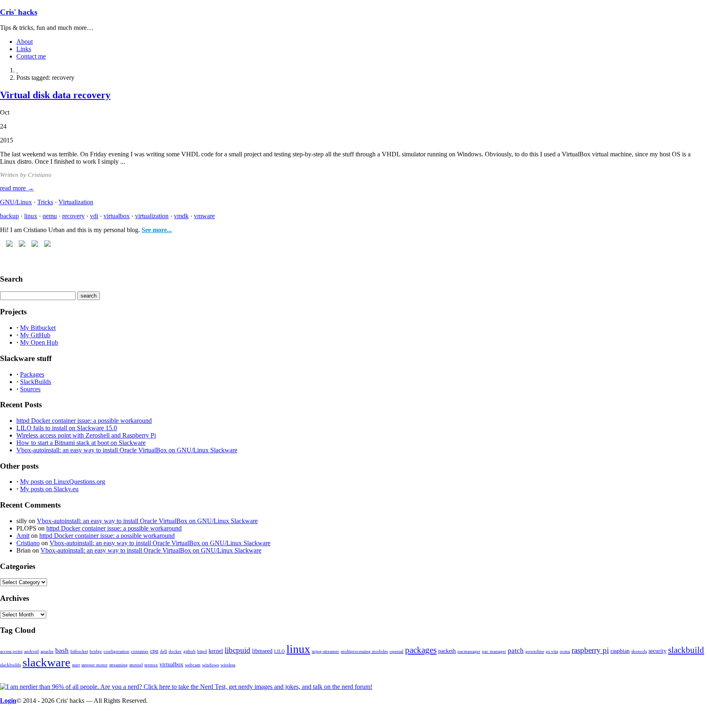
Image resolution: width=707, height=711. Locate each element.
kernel (216, 651)
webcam (192, 665)
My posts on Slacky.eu (49, 488)
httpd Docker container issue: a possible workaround (84, 420)
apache (47, 651)
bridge (96, 651)
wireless (228, 665)
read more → (17, 188)
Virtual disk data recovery (55, 95)
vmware (204, 215)
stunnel (136, 665)
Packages (32, 374)
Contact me (31, 56)
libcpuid (237, 650)
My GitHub (35, 335)
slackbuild (686, 650)
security (657, 651)
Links (23, 48)
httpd (202, 651)
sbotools (639, 651)
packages (421, 650)
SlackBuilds (35, 381)
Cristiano (28, 542)
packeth (447, 651)
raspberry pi (590, 650)
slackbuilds (10, 665)
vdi (94, 215)
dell (163, 651)
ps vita (552, 651)
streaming (118, 665)
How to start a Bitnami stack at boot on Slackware (81, 442)
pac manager (494, 651)
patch (516, 651)
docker (175, 651)
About (24, 41)
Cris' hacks (18, 12)
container (140, 651)
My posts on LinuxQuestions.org (62, 481)
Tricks (45, 202)
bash (62, 651)
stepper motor (94, 665)
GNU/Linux (16, 202)
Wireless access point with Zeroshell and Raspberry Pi (86, 435)
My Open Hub (39, 342)
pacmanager (468, 651)
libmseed (262, 651)
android (31, 651)
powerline (534, 651)
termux (151, 665)
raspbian (620, 651)
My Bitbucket (38, 327)
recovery (73, 215)
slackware (46, 662)
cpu (154, 651)
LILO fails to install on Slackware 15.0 (66, 427)
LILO (279, 651)
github (189, 651)
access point (11, 651)
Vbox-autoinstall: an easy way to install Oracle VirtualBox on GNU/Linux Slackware (126, 450)
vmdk (181, 215)
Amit (22, 535)
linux (30, 215)
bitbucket (79, 651)
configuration (116, 651)
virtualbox (117, 215)
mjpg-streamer (325, 651)
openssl (396, 651)
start (76, 665)
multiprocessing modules (364, 651)
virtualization (152, 215)
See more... (157, 229)
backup (9, 215)
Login (8, 700)
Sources (30, 389)
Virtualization (76, 202)
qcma (565, 651)
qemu (50, 215)
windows (210, 665)
